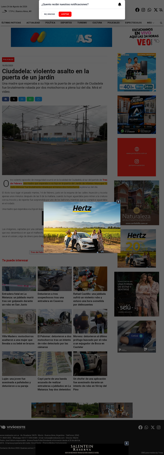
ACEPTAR (65, 14)
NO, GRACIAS (49, 14)
